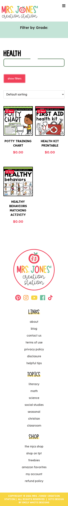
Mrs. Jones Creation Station (20, 12)
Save (11, 111)
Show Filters (14, 78)
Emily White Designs (35, 502)
